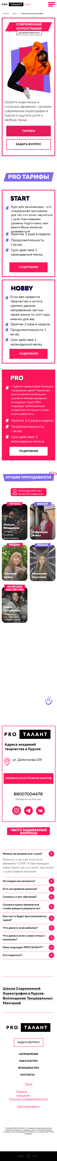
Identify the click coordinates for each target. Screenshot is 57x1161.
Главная (6, 13)
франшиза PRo (28, 1068)
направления (28, 1054)
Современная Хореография (31, 13)
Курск (14, 13)
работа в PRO (28, 1061)
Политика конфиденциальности (28, 1099)
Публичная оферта (28, 1106)
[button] (28, 144)
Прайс (29, 1084)
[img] (12, 4)
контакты (27, 1075)
